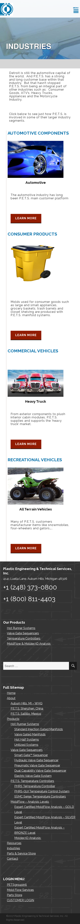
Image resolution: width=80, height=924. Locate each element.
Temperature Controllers (23, 638)
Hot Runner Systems (21, 628)
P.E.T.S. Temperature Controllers (32, 781)
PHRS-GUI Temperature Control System (41, 791)
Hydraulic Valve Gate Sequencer (36, 760)
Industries (13, 848)
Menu (76, 7)
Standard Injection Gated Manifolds (38, 729)
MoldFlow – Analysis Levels (30, 801)
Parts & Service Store (21, 853)
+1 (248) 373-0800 (30, 587)
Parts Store (14, 895)
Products (13, 719)
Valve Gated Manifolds (30, 734)
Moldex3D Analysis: (27, 838)
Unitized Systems (26, 745)
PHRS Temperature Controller (34, 786)
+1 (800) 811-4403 (29, 599)
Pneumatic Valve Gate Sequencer (37, 765)
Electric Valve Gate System (33, 776)
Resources (14, 843)
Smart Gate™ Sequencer (31, 755)
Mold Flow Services (20, 890)
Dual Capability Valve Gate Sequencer (40, 770)
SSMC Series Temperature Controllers (40, 796)
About (11, 698)
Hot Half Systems (26, 739)
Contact (12, 858)
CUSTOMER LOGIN (20, 900)
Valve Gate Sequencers (23, 633)
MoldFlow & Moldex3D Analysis (29, 643)
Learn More (26, 218)
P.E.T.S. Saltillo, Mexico (26, 713)
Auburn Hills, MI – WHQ (26, 703)
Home (11, 693)
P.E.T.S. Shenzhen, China (27, 708)
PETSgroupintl (17, 884)
